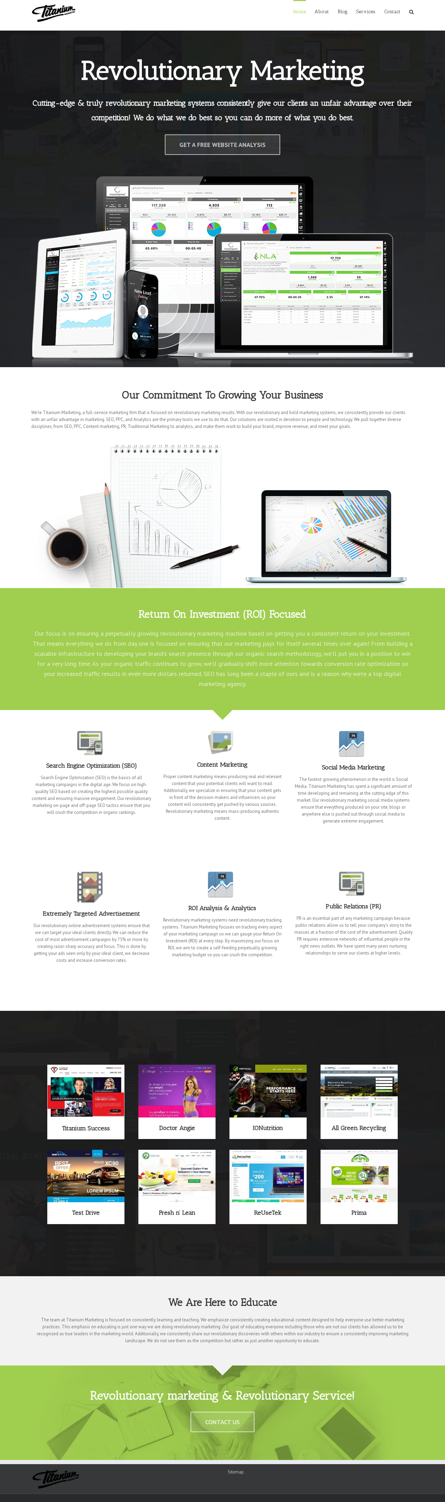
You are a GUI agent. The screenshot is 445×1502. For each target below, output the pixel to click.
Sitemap (236, 1472)
